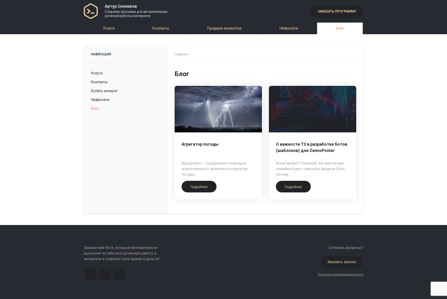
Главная (181, 54)
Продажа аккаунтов (224, 28)
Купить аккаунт (104, 91)
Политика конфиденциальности (340, 274)
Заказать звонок (341, 262)
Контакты (160, 28)
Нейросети (288, 28)
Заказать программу (337, 11)
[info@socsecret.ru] (119, 274)
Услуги (109, 28)
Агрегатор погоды (200, 144)
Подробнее (199, 187)
